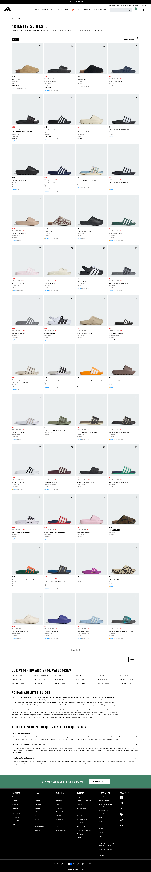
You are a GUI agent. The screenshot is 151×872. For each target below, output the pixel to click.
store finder (111, 5)
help (117, 5)
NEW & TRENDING (101, 10)
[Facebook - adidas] (129, 798)
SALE (79, 10)
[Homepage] (7, 8)
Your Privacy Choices (60, 864)
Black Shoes (80, 679)
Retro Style (102, 675)
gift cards (135, 5)
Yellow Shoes (124, 675)
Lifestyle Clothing (18, 675)
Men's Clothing (60, 683)
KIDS (53, 10)
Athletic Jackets (103, 679)
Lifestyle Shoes (17, 679)
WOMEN (45, 10)
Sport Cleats (80, 683)
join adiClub (142, 5)
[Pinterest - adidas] (129, 814)
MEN (37, 10)
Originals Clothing (18, 683)
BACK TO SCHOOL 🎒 (66, 10)
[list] (67, 39)
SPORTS (87, 10)
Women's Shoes (103, 683)
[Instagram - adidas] (129, 803)
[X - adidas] (129, 809)
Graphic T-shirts (39, 679)
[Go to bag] (144, 9)
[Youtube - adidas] (129, 826)
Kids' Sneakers (60, 679)
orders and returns (126, 5)
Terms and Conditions (90, 864)
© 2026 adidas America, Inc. (75, 869)
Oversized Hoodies (126, 679)
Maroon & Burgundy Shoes (42, 675)
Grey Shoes (59, 675)
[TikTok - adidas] (129, 820)
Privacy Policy (77, 864)
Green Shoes (37, 683)
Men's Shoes (80, 675)
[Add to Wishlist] (39, 47)
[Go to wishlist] (139, 9)
